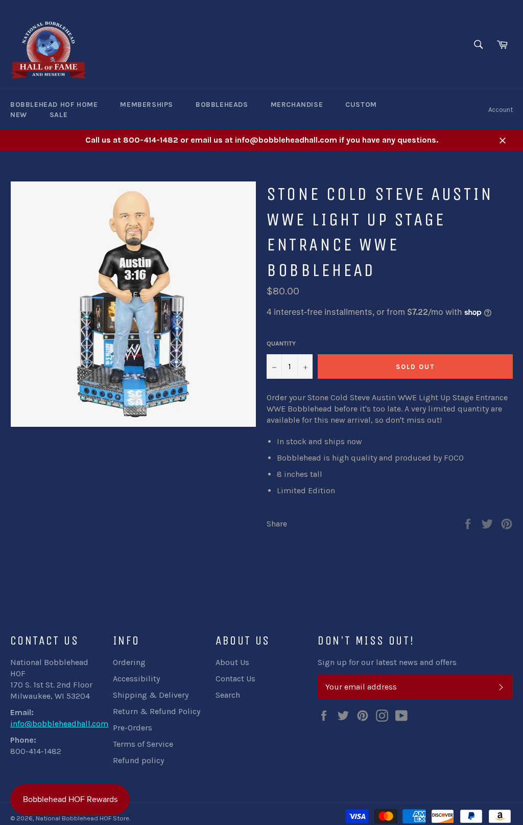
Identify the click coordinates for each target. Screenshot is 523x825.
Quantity (281, 343)
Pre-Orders (132, 727)
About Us (232, 662)
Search (228, 695)
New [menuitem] (18, 114)
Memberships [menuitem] (146, 104)
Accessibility (136, 678)
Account (500, 109)
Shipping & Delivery (150, 695)
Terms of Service (143, 744)
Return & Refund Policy (156, 711)
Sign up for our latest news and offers (387, 662)
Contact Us (235, 678)
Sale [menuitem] (58, 114)
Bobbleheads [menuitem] (222, 104)
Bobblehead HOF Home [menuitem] (54, 104)
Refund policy (138, 760)
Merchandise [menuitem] (297, 104)
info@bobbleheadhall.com (59, 723)
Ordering (129, 662)
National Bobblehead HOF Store (82, 818)
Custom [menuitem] (361, 104)
